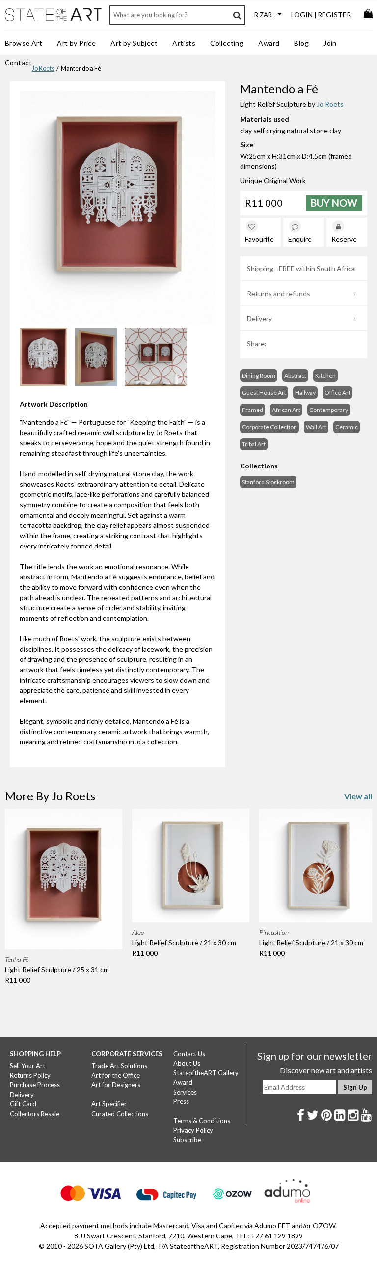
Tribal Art (254, 444)
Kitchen (325, 375)
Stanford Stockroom (268, 482)
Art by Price (76, 43)
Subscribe (187, 1140)
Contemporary (328, 409)
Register (334, 14)
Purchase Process (35, 1085)
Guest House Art (264, 392)
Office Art (337, 392)
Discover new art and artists (326, 1070)
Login (302, 14)
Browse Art (23, 43)
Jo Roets (43, 68)
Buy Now (334, 203)
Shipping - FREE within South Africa (301, 268)
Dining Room (258, 375)
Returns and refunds (278, 293)
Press (181, 1101)
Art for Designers (115, 1085)
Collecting (226, 43)
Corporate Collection (269, 427)
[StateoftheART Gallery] (54, 20)
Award (268, 43)
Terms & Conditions (201, 1120)
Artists (183, 43)
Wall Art (316, 427)
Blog (301, 43)
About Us (186, 1063)
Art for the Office (115, 1075)
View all (358, 796)
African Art (286, 409)
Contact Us (189, 1054)
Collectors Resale (34, 1114)
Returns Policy (30, 1075)
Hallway (305, 392)
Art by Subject (134, 43)
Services (185, 1092)
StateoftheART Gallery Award (206, 1078)
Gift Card (23, 1104)
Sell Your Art (27, 1065)
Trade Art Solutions (119, 1065)
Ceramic (346, 427)
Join (330, 43)
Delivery (259, 318)
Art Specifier (109, 1104)
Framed (252, 409)
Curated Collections (119, 1114)
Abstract (295, 375)
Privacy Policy (193, 1130)
